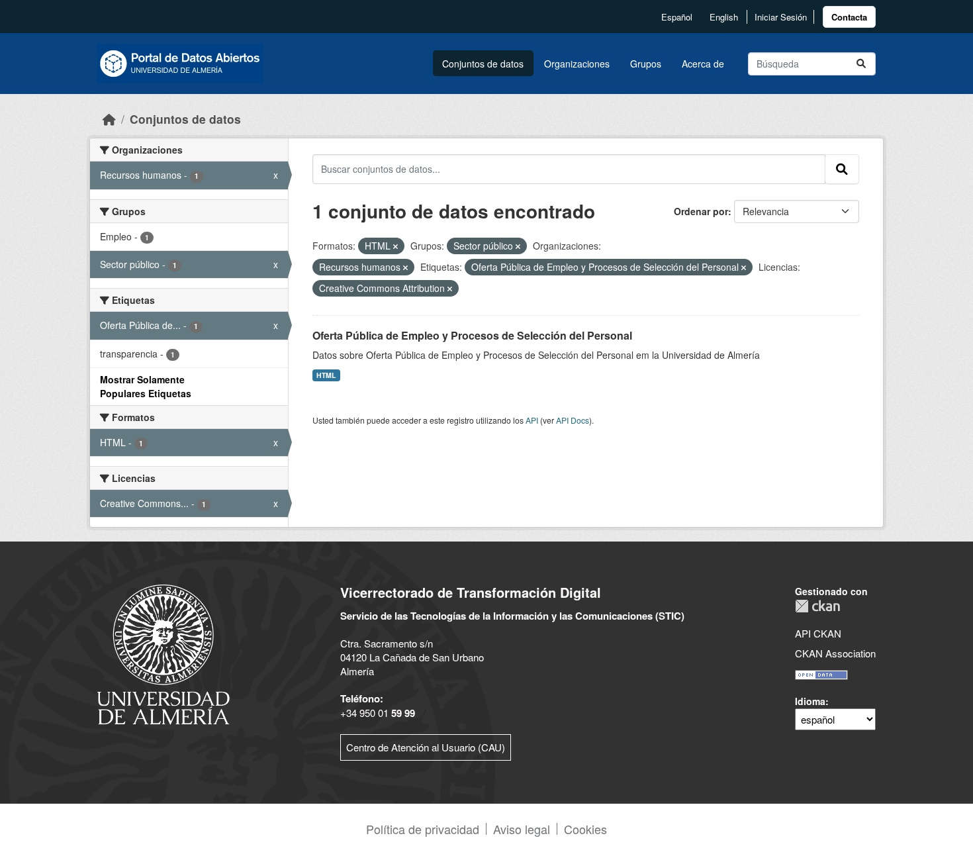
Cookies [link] (585, 828)
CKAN (817, 606)
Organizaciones (577, 63)
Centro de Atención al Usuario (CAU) (425, 747)
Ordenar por (701, 211)
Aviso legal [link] (521, 828)
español (676, 17)
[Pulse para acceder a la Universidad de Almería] (163, 653)
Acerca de (703, 63)
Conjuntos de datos (483, 63)
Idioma (810, 701)
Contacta (849, 17)
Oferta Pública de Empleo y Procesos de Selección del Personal (472, 335)
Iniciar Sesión (781, 17)
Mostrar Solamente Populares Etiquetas (145, 386)
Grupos (645, 63)
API (532, 420)
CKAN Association (835, 653)
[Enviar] (861, 63)
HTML (326, 375)
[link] (849, 17)
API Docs (572, 420)
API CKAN (818, 633)
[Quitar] (395, 246)
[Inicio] (109, 119)
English (724, 17)
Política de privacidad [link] (422, 828)
